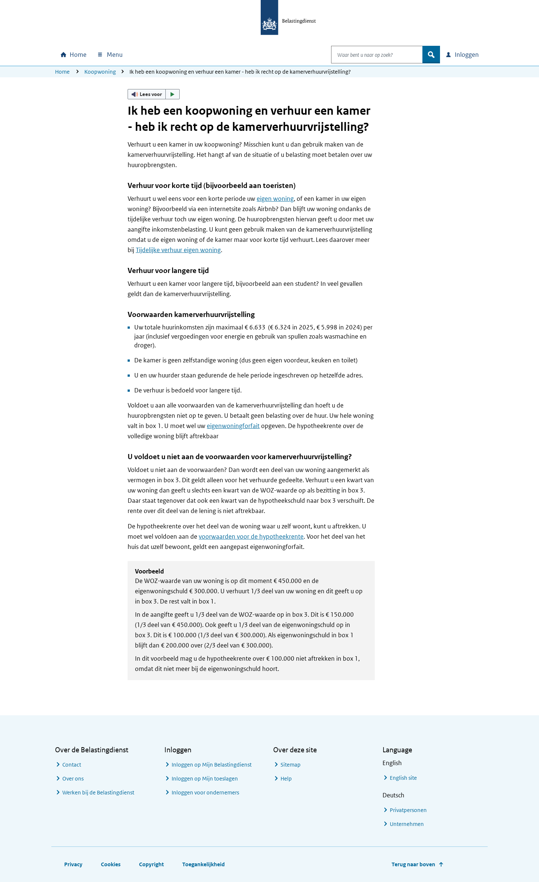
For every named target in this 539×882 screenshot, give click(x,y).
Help (286, 778)
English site (403, 777)
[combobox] (377, 54)
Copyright (151, 864)
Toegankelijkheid (203, 864)
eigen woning (275, 199)
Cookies (111, 864)
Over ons (73, 778)
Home (62, 71)
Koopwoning (100, 71)
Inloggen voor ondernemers (205, 792)
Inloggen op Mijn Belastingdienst (212, 764)
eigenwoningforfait (233, 426)
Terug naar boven (413, 864)
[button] (154, 94)
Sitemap (290, 764)
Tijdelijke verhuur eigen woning (178, 250)
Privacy (73, 864)
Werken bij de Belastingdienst (98, 792)
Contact (71, 764)
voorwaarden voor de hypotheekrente (251, 536)
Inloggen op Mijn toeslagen (205, 778)
